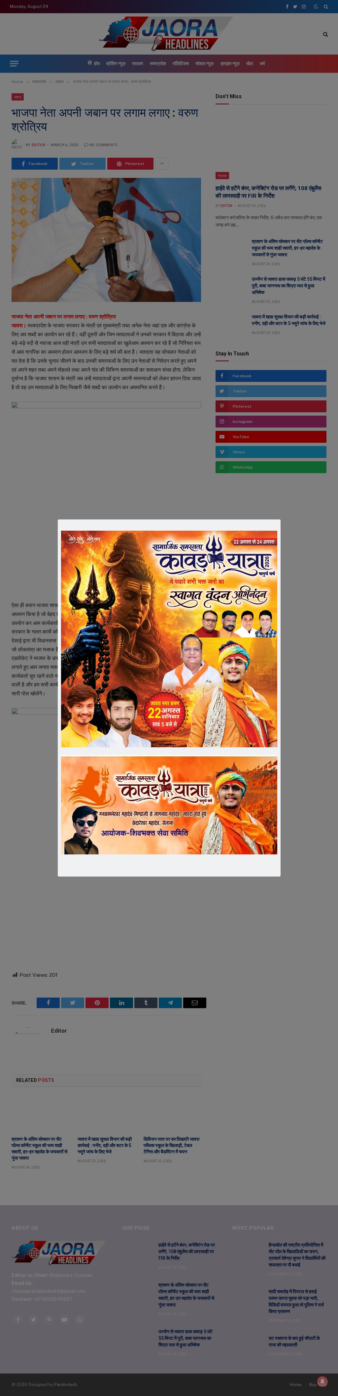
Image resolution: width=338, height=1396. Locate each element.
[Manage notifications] (322, 1381)
